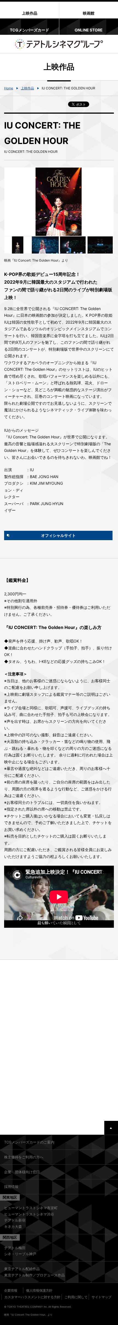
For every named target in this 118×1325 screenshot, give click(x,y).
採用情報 (11, 1186)
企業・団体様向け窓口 (22, 1172)
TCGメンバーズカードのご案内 (29, 1142)
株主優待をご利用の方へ (23, 1157)
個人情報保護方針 (39, 1290)
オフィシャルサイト (58, 535)
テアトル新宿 (15, 1220)
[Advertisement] (59, 1040)
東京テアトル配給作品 (22, 1269)
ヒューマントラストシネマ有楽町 (31, 1208)
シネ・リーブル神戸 (20, 1254)
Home (8, 88)
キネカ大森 (13, 1226)
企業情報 (10, 1290)
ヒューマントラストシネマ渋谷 (29, 1214)
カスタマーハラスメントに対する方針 (32, 1297)
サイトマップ (101, 1297)
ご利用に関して (76, 1297)
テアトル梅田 (15, 1248)
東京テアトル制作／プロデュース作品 (34, 1275)
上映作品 (27, 88)
